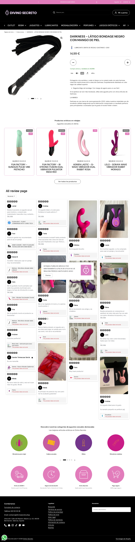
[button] (73, 62)
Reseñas (51, 528)
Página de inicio (9, 32)
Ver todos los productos (67, 181)
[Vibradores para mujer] (19, 442)
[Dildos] (83, 442)
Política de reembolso (55, 520)
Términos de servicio (55, 509)
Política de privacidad (55, 512)
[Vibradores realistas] (115, 442)
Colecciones (20, 32)
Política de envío (53, 515)
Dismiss (48, 275)
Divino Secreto (28, 539)
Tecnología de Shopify (123, 539)
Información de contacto (56, 522)
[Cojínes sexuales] (51, 442)
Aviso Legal (52, 517)
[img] (12, 202)
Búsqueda (51, 507)
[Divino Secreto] (21, 12)
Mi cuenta (123, 12)
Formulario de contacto (12, 507)
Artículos (51, 525)
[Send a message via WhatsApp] (4, 537)
